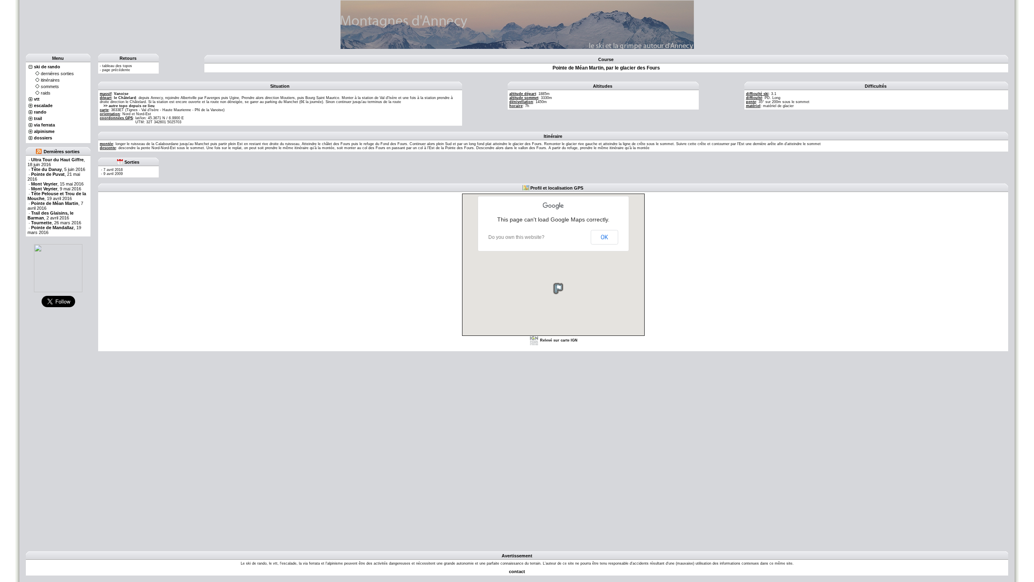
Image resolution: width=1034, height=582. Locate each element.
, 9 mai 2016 (56, 188)
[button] (557, 288)
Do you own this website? (516, 237)
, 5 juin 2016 (58, 169)
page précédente (116, 70)
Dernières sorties (62, 151)
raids (45, 93)
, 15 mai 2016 (57, 183)
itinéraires (50, 80)
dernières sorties (57, 73)
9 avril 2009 (113, 174)
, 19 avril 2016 (56, 196)
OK (604, 237)
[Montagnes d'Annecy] (58, 268)
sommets (50, 86)
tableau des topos (117, 66)
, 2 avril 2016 (50, 215)
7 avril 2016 (113, 170)
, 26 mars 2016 (56, 222)
